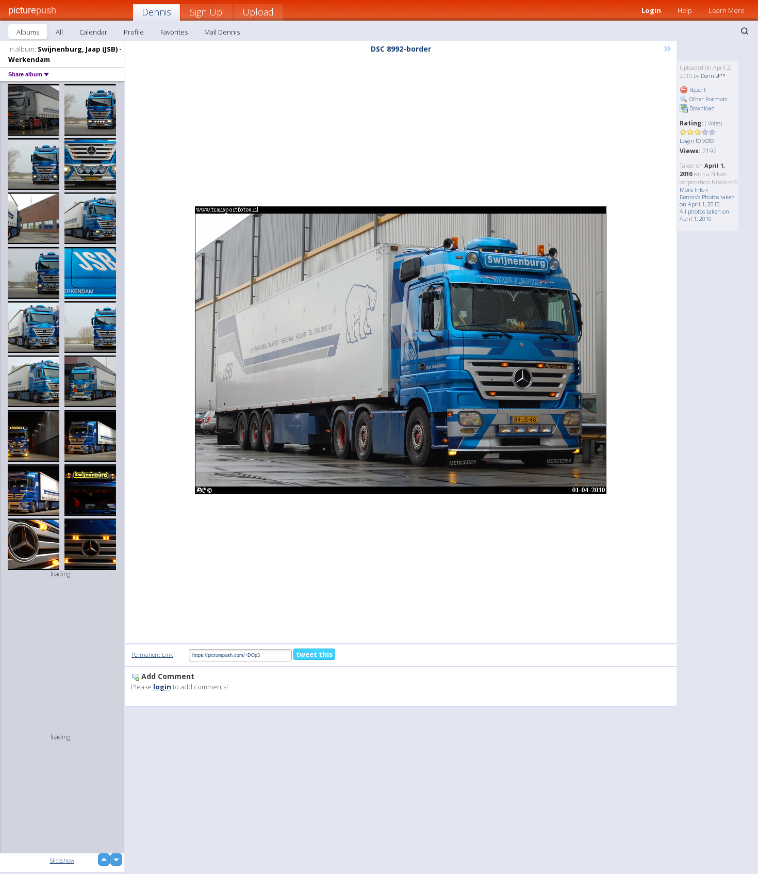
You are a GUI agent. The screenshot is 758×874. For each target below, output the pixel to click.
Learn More (726, 10)
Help (685, 10)
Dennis (156, 12)
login (162, 686)
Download (701, 108)
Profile (134, 32)
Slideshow (62, 860)
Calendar (93, 32)
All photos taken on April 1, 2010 (704, 214)
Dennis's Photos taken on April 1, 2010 (707, 200)
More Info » (694, 189)
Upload (258, 12)
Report (697, 89)
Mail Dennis (222, 32)
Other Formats (707, 99)
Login (651, 10)
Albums (28, 32)
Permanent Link (152, 654)
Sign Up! (207, 12)
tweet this (314, 654)
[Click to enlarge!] (400, 350)
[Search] (744, 31)
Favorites (174, 32)
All (59, 32)
